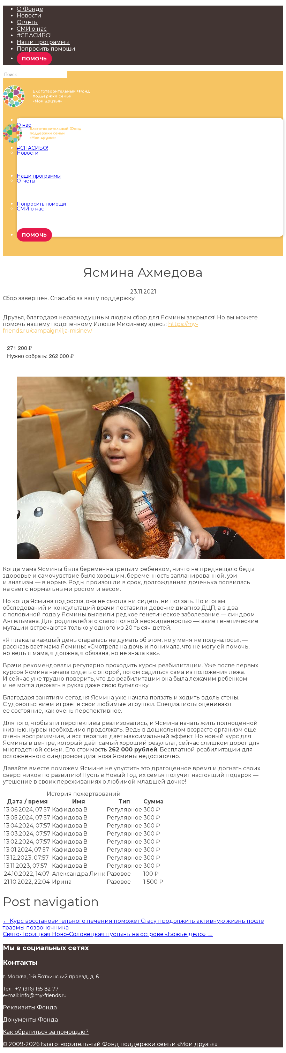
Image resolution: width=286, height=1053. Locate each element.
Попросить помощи (46, 48)
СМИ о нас (32, 28)
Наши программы (43, 42)
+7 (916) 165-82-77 (37, 989)
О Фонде (30, 9)
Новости (29, 15)
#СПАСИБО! (34, 35)
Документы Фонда (30, 1019)
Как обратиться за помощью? (46, 1032)
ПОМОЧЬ (34, 58)
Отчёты (27, 22)
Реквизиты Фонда (30, 1007)
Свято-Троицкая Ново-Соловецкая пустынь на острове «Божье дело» (108, 934)
